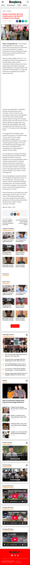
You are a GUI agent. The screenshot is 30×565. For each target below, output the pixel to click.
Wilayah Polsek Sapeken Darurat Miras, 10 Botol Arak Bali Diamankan (19, 407)
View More (15, 326)
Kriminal (4, 21)
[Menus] (2, 2)
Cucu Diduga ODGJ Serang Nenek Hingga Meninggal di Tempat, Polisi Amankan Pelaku (21, 240)
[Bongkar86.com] (15, 2)
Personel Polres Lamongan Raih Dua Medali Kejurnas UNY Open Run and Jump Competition (15, 360)
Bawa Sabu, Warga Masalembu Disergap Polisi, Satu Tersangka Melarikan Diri (8, 265)
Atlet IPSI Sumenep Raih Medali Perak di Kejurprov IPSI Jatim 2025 (16, 355)
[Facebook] (11, 214)
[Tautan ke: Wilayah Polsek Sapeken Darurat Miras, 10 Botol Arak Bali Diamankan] (6, 410)
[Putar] (5, 501)
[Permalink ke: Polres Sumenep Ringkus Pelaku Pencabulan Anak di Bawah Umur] (22, 247)
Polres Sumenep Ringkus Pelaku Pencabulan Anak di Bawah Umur (21, 253)
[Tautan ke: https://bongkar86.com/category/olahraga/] (27, 335)
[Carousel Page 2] (13, 458)
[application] (15, 496)
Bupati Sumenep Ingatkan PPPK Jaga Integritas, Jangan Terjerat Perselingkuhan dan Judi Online (14, 477)
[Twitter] (15, 214)
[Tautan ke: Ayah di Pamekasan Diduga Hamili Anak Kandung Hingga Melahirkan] (15, 391)
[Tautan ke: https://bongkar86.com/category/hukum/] (27, 381)
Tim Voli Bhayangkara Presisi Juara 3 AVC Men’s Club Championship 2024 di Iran (15, 364)
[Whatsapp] (26, 21)
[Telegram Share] (23, 21)
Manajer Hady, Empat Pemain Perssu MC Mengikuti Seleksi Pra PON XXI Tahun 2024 (16, 374)
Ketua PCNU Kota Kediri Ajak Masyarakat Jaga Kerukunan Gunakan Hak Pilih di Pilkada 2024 (14, 454)
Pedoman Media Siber (7, 562)
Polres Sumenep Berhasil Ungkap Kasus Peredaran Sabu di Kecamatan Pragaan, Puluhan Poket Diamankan (21, 265)
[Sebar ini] (17, 21)
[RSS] (18, 214)
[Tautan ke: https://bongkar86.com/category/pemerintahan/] (27, 465)
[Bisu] (23, 501)
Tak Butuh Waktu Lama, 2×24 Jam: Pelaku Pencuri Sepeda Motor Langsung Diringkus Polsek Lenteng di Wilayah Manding (18, 424)
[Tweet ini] (20, 21)
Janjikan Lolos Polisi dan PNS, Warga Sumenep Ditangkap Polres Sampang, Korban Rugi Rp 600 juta (19, 432)
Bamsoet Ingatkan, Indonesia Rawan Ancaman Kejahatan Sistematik (7, 221)
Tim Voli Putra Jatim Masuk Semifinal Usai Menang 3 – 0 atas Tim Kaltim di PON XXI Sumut (15, 369)
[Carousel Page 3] (15, 458)
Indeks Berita (18, 562)
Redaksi (18, 561)
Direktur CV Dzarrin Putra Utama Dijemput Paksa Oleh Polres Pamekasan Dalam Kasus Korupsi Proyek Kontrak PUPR (19, 416)
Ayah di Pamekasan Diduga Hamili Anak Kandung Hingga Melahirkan (13, 401)
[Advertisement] (15, 91)
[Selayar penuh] (25, 501)
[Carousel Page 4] (17, 458)
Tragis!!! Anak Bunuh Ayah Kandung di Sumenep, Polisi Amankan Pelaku (7, 240)
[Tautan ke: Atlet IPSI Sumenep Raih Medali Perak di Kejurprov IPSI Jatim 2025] (15, 345)
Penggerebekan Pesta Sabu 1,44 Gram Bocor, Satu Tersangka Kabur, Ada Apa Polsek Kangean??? (7, 253)
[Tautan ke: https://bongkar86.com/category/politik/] (27, 443)
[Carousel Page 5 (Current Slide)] (19, 458)
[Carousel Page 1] (11, 458)
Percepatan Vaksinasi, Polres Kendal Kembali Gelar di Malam (22, 221)
